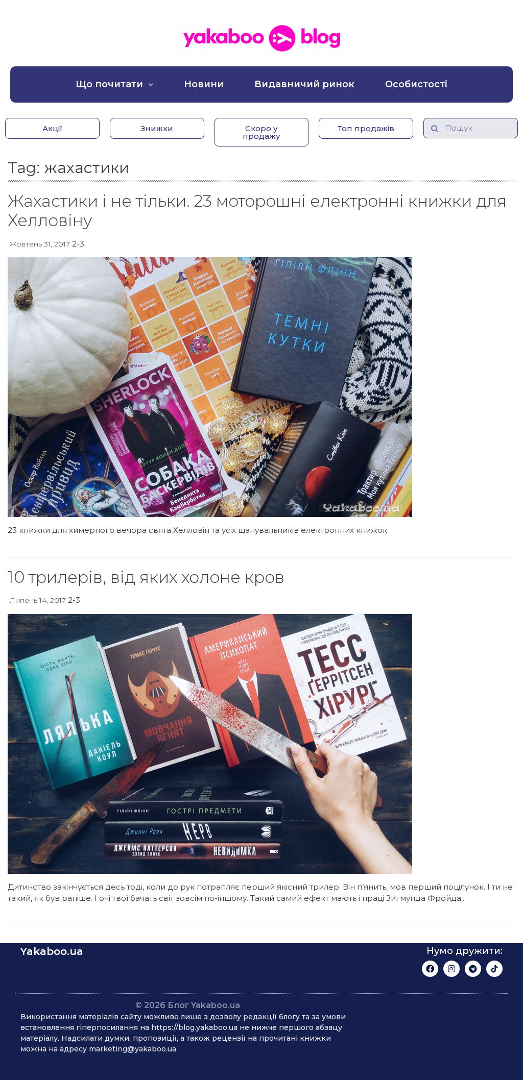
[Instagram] (451, 969)
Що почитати (109, 84)
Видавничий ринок (304, 84)
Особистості (416, 84)
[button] (52, 128)
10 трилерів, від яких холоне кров (146, 577)
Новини (204, 84)
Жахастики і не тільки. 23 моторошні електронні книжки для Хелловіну (257, 210)
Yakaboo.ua (51, 951)
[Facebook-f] (430, 969)
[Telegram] (473, 969)
